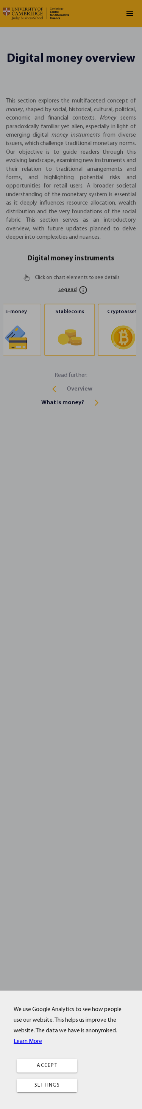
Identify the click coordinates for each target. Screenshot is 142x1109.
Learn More (28, 1041)
